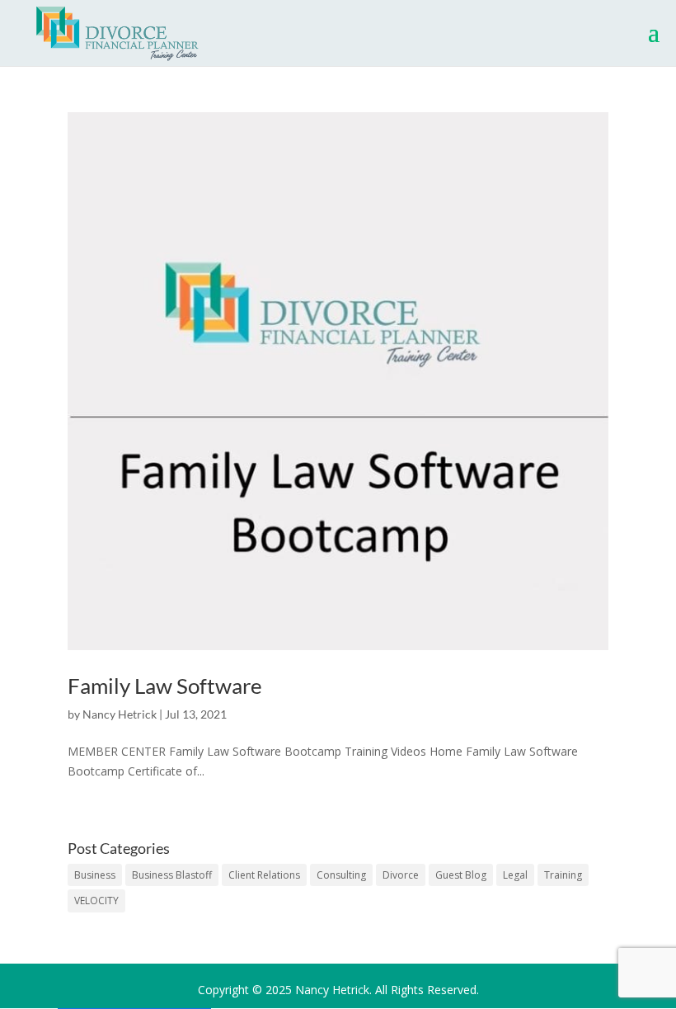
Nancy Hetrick (119, 714)
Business (94, 875)
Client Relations (264, 875)
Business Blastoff (172, 875)
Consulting (341, 875)
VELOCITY (96, 900)
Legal (515, 875)
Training (563, 875)
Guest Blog (460, 875)
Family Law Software (165, 685)
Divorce (401, 875)
